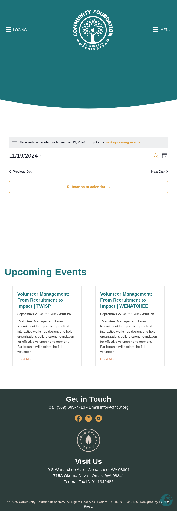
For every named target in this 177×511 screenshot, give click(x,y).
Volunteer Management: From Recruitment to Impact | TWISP (43, 300)
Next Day (158, 171)
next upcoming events (123, 142)
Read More (25, 359)
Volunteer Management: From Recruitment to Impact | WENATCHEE (126, 300)
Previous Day (22, 171)
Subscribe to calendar (86, 187)
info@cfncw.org (114, 407)
